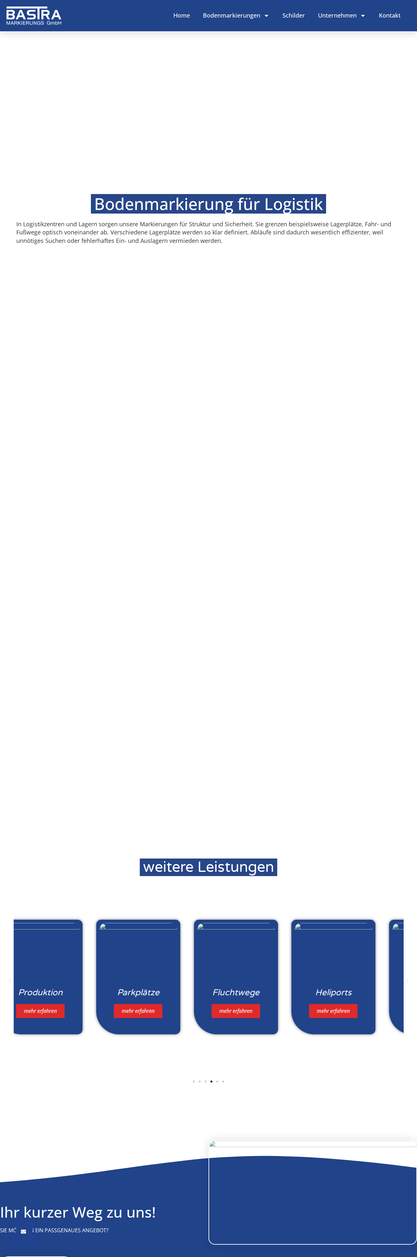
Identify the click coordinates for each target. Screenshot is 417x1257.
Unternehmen (337, 15)
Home (181, 15)
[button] (10, 981)
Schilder (293, 15)
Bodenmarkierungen (231, 15)
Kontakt (390, 15)
